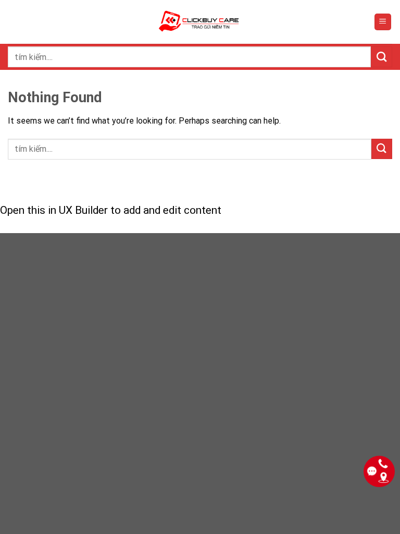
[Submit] (381, 56)
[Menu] (383, 22)
